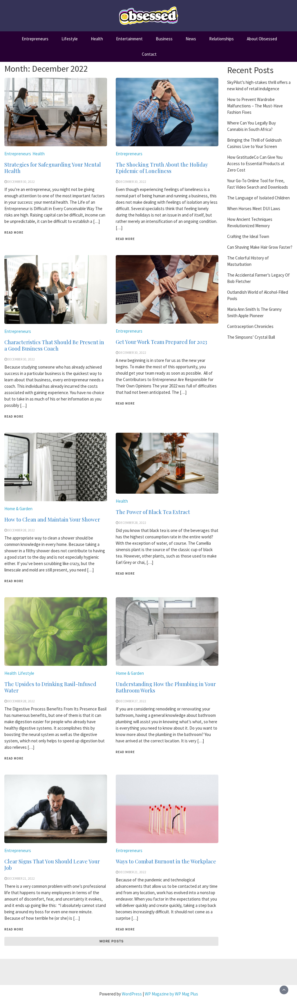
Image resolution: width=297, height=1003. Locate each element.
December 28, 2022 (21, 530)
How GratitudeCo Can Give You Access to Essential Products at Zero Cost (256, 163)
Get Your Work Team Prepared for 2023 (161, 341)
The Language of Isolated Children (258, 198)
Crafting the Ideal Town (248, 236)
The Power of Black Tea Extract (153, 511)
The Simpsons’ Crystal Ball (251, 337)
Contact (149, 54)
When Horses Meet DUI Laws (253, 208)
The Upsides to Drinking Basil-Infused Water (50, 687)
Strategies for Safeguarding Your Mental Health (52, 167)
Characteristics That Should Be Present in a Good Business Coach (54, 345)
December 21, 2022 (21, 878)
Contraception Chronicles (250, 326)
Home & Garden (18, 508)
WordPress (132, 994)
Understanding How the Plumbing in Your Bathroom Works (166, 687)
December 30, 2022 (21, 182)
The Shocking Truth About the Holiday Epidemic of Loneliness (162, 167)
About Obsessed (262, 39)
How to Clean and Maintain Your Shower (52, 519)
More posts (111, 941)
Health (97, 39)
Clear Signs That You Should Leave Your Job (52, 864)
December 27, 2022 (132, 701)
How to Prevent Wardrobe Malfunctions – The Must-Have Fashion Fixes (255, 106)
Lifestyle (69, 39)
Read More (13, 232)
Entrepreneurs (35, 39)
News (191, 39)
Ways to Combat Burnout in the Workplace (166, 861)
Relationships (221, 39)
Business (164, 39)
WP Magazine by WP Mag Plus (171, 994)
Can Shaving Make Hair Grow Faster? (259, 247)
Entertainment (129, 39)
